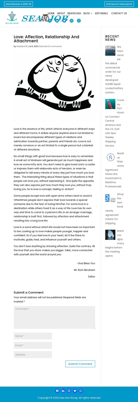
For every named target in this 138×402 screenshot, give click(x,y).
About (61, 13)
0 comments (55, 46)
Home (51, 13)
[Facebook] (57, 391)
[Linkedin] (63, 391)
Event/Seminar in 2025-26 (18, 4)
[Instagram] (69, 391)
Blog (87, 13)
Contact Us (119, 13)
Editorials (101, 13)
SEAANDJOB (22, 46)
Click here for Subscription (119, 4)
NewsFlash (74, 13)
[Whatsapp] (81, 391)
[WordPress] (75, 391)
